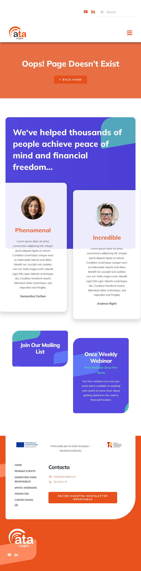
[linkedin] (93, 12)
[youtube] (86, 12)
